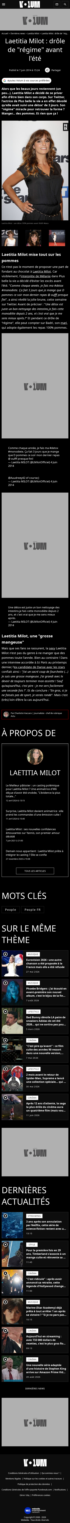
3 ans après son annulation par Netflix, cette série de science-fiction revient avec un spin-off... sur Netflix (46, 1227)
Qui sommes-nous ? (50, 1473)
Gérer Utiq (24, 1495)
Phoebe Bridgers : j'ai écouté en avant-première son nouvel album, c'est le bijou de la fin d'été (46, 994)
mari (64, 323)
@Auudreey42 (16, 478)
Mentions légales (13, 1478)
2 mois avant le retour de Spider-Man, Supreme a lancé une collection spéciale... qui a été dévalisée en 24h (45, 1080)
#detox (53, 448)
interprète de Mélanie (36, 276)
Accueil (5, 33)
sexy (52, 648)
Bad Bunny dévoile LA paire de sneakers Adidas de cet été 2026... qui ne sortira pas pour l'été (45, 1022)
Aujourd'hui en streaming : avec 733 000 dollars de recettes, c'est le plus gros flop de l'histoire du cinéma (45, 1342)
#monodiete (15, 451)
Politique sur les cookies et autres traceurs (43, 1478)
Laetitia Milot (33, 33)
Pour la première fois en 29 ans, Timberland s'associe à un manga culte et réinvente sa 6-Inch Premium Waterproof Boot (46, 1257)
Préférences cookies (41, 1495)
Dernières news (18, 33)
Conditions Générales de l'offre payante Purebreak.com (27, 1489)
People (10, 910)
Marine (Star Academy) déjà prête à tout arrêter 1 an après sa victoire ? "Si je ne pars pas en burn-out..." (45, 1313)
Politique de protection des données (34, 1484)
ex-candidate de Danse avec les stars (39, 667)
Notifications (60, 1489)
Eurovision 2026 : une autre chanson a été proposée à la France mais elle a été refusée (45, 963)
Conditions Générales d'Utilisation (23, 1473)
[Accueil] (29, 4)
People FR (33, 910)
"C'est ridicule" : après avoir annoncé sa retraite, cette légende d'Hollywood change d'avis (44, 1284)
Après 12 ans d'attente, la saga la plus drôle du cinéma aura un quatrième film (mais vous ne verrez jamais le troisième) (46, 1109)
